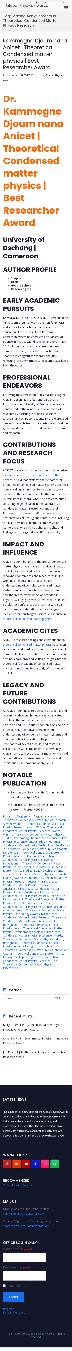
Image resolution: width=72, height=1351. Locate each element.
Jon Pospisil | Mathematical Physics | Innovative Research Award (34, 1054)
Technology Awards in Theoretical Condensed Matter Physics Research (30, 915)
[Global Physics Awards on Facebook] (35, 1164)
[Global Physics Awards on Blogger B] (16, 1164)
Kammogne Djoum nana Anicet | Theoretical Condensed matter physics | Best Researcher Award (35, 54)
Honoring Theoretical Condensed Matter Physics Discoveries (28, 858)
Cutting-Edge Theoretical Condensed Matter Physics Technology (31, 843)
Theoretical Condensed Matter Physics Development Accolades (33, 930)
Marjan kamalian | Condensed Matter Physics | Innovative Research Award (34, 1027)
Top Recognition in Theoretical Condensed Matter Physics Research (30, 959)
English (42, 2)
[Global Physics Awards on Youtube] (26, 1164)
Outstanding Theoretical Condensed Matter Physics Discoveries (30, 883)
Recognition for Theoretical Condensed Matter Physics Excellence (30, 905)
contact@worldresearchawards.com (26, 1226)
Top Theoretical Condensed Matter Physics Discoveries (30, 964)
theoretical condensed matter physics (27, 619)
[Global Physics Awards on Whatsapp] (54, 1164)
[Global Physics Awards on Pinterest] (7, 1164)
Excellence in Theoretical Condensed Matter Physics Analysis (36, 847)
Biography (23, 816)
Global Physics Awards (27, 5)
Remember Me (16, 1286)
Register (8, 1309)
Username (17, 1249)
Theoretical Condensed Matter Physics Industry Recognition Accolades (31, 944)
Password (17, 1267)
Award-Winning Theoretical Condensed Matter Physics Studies (33, 834)
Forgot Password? (15, 1312)
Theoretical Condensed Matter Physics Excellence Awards (32, 933)
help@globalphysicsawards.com (23, 1213)
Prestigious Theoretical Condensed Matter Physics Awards (28, 894)
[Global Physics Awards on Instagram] (45, 1164)
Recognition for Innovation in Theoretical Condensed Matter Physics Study (34, 899)
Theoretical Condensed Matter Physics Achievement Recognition (35, 920)
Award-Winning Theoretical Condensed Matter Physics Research (32, 829)
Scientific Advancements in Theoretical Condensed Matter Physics (34, 910)
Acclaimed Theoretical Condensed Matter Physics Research (34, 818)
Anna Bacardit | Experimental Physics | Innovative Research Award (35, 1041)
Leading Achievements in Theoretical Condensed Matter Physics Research (34, 872)
